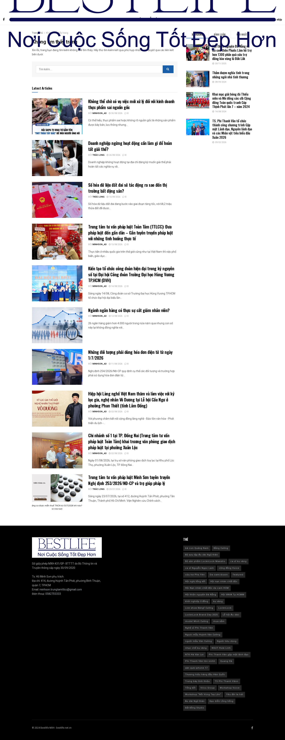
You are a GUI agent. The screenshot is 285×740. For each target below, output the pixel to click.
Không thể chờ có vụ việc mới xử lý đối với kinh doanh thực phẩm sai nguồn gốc (131, 104)
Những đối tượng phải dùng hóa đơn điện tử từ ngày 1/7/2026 (130, 355)
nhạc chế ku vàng (196, 648)
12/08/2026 (116, 316)
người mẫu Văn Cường (198, 641)
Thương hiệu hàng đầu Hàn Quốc (205, 674)
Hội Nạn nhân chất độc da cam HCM (207, 588)
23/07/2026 (114, 489)
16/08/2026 (114, 196)
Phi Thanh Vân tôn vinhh (200, 661)
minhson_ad (99, 113)
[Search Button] (168, 69)
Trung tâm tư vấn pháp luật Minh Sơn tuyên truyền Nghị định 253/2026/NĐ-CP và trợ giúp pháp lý (129, 480)
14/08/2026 (116, 286)
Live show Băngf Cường (199, 608)
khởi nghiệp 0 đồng (196, 601)
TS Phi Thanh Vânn (226, 681)
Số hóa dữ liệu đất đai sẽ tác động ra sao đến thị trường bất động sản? (127, 188)
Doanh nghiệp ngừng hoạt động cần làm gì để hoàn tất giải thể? (130, 146)
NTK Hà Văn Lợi (194, 654)
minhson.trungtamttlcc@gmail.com (61, 590)
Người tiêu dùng (227, 641)
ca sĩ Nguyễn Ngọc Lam (199, 568)
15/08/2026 (116, 244)
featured (238, 574)
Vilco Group (207, 688)
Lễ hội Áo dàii (231, 614)
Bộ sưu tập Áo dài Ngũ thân (201, 554)
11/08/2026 (116, 363)
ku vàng (218, 601)
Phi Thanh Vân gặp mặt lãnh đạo (229, 654)
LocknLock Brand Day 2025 (201, 614)
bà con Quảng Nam (197, 548)
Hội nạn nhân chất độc (224, 581)
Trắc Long (98, 155)
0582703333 (53, 594)
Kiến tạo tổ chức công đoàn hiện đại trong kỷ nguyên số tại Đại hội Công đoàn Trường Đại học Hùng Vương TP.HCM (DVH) (131, 274)
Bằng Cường (221, 548)
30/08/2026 (116, 113)
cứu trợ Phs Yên (195, 574)
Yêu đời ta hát (234, 694)
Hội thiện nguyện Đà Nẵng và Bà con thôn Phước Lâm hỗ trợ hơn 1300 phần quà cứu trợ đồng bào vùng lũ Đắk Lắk (232, 52)
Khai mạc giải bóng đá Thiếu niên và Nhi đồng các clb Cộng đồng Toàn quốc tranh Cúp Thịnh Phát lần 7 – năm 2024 (231, 100)
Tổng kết (190, 688)
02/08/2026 (116, 411)
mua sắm (219, 621)
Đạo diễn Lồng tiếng (221, 701)
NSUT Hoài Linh (221, 648)
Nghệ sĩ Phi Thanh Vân (199, 628)
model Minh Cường (196, 621)
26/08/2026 (114, 155)
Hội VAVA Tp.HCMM (232, 594)
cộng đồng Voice (229, 568)
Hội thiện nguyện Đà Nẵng (200, 594)
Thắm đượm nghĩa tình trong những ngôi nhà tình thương (230, 74)
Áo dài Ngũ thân (195, 701)
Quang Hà (226, 661)
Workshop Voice (230, 688)
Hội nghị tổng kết (195, 581)
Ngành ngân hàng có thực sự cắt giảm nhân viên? (129, 310)
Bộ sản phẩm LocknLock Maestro (205, 561)
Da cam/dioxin (219, 574)
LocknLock (224, 608)
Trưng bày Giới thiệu (197, 681)
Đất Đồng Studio (194, 707)
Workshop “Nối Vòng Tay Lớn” (203, 694)
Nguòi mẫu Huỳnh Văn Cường (202, 634)
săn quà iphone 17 (196, 668)
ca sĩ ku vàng (238, 561)
